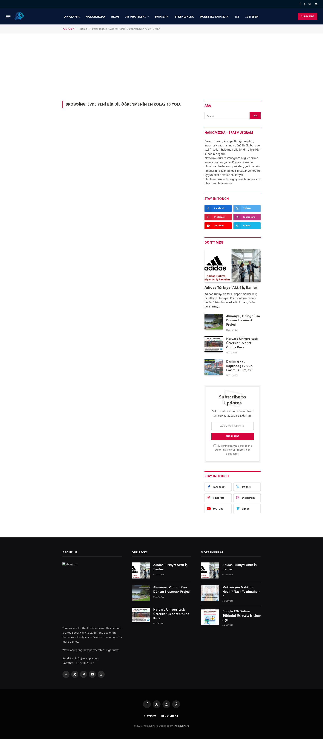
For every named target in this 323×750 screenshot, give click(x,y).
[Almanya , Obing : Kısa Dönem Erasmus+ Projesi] (213, 322)
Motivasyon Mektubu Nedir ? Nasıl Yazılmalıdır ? (241, 591)
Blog (115, 16)
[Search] (315, 4)
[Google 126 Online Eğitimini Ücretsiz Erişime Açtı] (210, 617)
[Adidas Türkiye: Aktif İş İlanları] (232, 265)
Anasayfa (72, 16)
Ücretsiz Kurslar (214, 16)
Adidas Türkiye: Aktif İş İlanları (231, 287)
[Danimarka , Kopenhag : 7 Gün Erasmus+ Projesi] (213, 367)
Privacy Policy (243, 449)
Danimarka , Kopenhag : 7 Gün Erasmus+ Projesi (239, 365)
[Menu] (8, 16)
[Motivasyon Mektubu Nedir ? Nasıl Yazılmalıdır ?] (210, 593)
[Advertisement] (161, 67)
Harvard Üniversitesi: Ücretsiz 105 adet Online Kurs (242, 343)
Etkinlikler (184, 16)
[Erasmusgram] (19, 16)
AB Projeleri (135, 16)
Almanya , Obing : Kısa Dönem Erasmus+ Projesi (243, 320)
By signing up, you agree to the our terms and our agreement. (233, 449)
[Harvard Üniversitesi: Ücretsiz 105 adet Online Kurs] (213, 344)
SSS (237, 16)
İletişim (252, 16)
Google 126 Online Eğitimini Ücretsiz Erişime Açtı (241, 615)
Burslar (161, 16)
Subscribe (307, 16)
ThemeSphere (181, 725)
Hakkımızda (95, 16)
